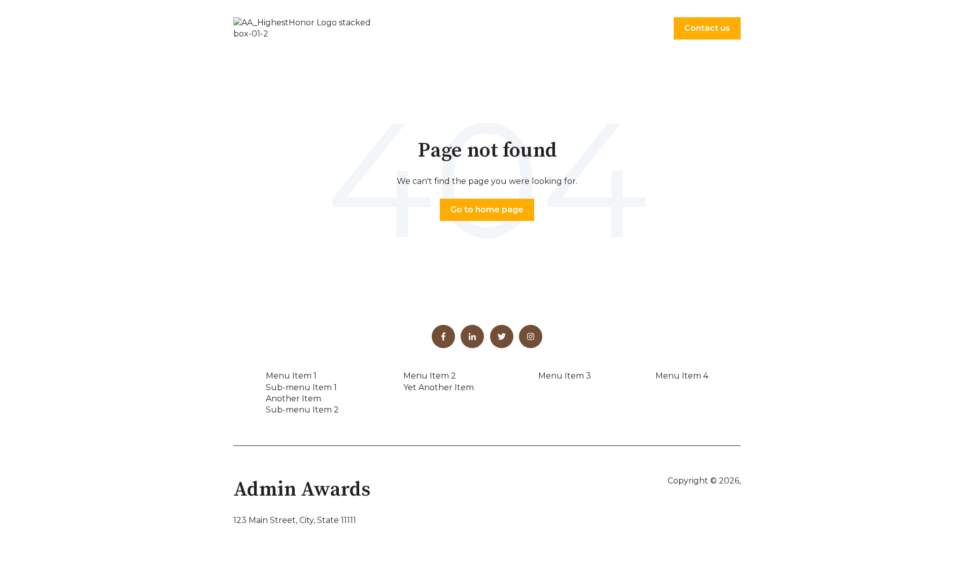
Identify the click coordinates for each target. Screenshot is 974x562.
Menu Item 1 (291, 376)
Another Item (293, 398)
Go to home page (487, 209)
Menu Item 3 (564, 376)
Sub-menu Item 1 (301, 387)
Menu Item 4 (681, 376)
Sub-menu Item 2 (302, 410)
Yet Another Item (438, 387)
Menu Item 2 (429, 376)
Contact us (707, 28)
